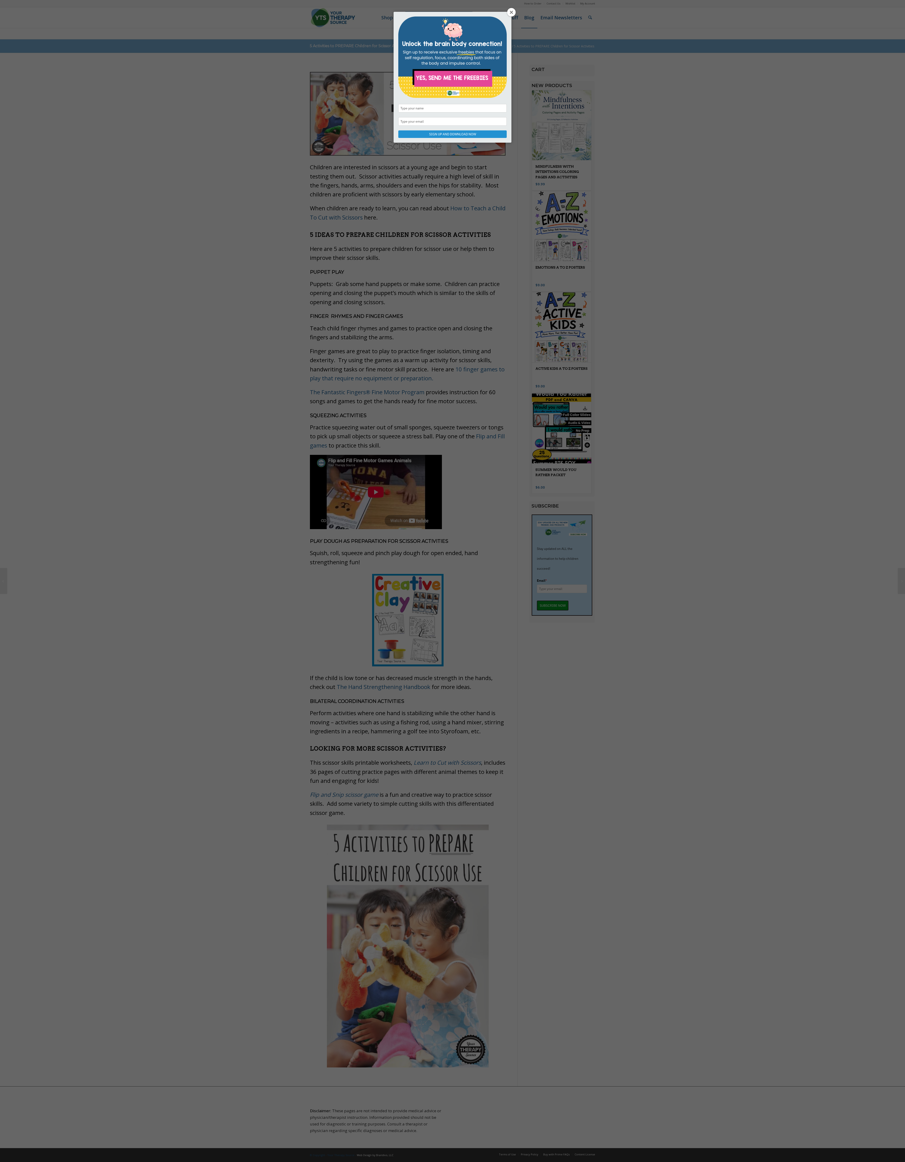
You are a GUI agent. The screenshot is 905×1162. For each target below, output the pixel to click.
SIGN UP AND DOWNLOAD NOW (452, 134)
